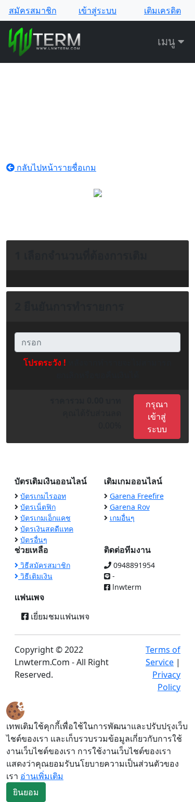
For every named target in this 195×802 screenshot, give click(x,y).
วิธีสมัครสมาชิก (44, 565)
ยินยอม (26, 792)
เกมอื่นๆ (122, 518)
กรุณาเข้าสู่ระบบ (157, 416)
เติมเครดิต (162, 10)
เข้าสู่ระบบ (97, 10)
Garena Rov (130, 507)
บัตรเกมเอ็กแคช (45, 518)
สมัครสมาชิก (33, 10)
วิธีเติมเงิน (35, 576)
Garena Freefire (137, 496)
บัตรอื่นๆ (33, 540)
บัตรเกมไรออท (43, 496)
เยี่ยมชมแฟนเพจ (59, 616)
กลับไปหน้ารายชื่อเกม (55, 167)
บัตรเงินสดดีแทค (46, 529)
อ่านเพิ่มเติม (41, 776)
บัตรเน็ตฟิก (38, 507)
